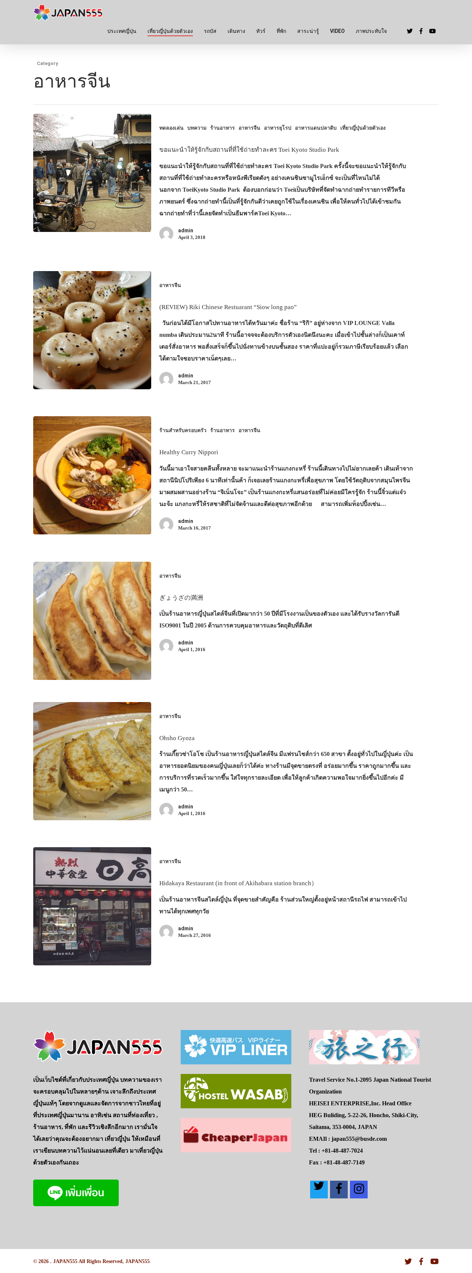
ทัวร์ (261, 31)
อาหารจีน (249, 128)
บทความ (196, 128)
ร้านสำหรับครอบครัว (182, 430)
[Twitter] (319, 1189)
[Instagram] (359, 1189)
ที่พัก (281, 31)
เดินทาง (236, 31)
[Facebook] (339, 1189)
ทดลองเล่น (171, 128)
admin (185, 230)
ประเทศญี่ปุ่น (121, 31)
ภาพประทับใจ (371, 31)
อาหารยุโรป (277, 128)
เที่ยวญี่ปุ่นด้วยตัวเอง (170, 31)
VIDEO (337, 31)
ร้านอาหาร (222, 128)
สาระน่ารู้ (308, 31)
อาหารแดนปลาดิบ (316, 128)
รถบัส (210, 31)
